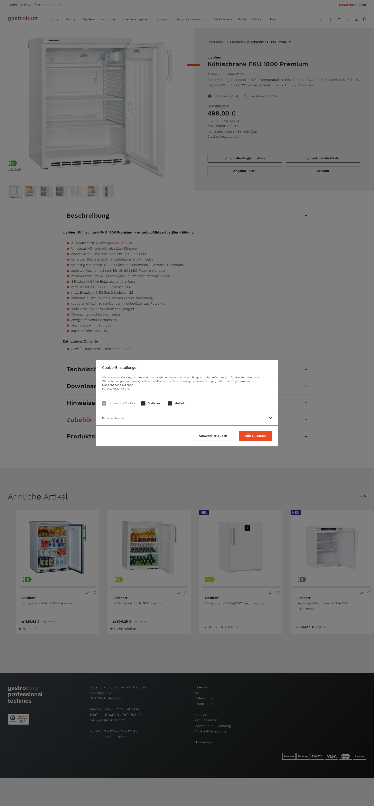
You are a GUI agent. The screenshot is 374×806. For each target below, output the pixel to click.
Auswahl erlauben (213, 436)
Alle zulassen (255, 436)
